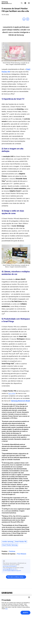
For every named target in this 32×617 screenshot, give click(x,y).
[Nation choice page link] (25, 3)
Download (23, 19)
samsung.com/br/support (10, 566)
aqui (6, 608)
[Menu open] (28, 3)
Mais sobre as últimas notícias (15, 577)
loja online (11, 393)
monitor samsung (7, 541)
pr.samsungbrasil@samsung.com (12, 570)
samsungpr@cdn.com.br (9, 569)
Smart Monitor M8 (20, 541)
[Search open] (21, 3)
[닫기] (29, 597)
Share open (27, 19)
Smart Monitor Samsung (9, 545)
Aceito (25, 612)
